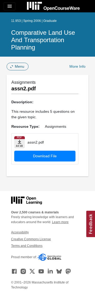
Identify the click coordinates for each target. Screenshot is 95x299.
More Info (77, 66)
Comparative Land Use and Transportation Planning (43, 40)
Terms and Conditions (26, 246)
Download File (45, 156)
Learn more (60, 222)
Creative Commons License (31, 239)
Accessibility (20, 232)
